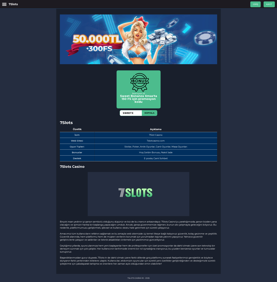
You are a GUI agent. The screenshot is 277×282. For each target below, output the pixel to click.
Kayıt (269, 4)
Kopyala (149, 113)
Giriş (255, 4)
